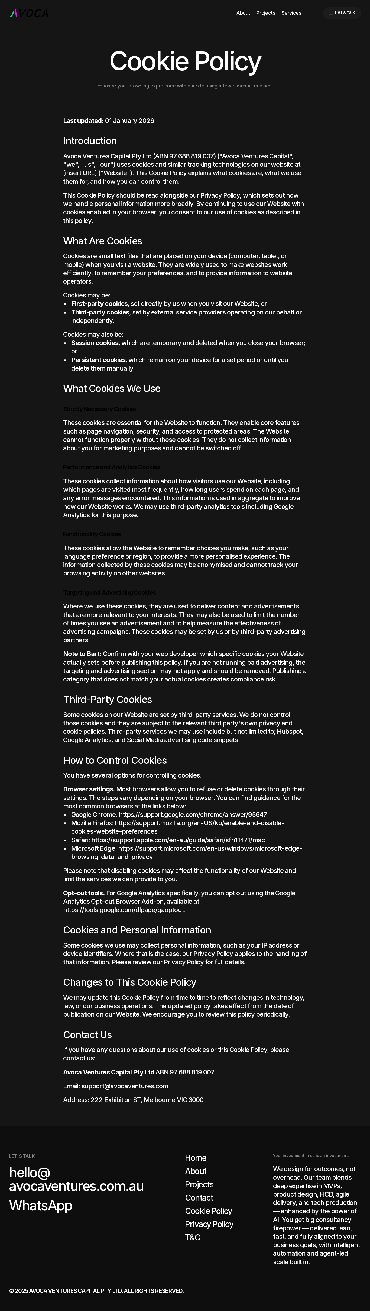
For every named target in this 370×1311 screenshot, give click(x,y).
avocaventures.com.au (76, 1186)
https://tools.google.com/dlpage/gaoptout (123, 910)
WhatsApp (40, 1206)
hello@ (29, 1173)
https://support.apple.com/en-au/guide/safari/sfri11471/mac (178, 840)
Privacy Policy (184, 962)
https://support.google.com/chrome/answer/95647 (193, 814)
